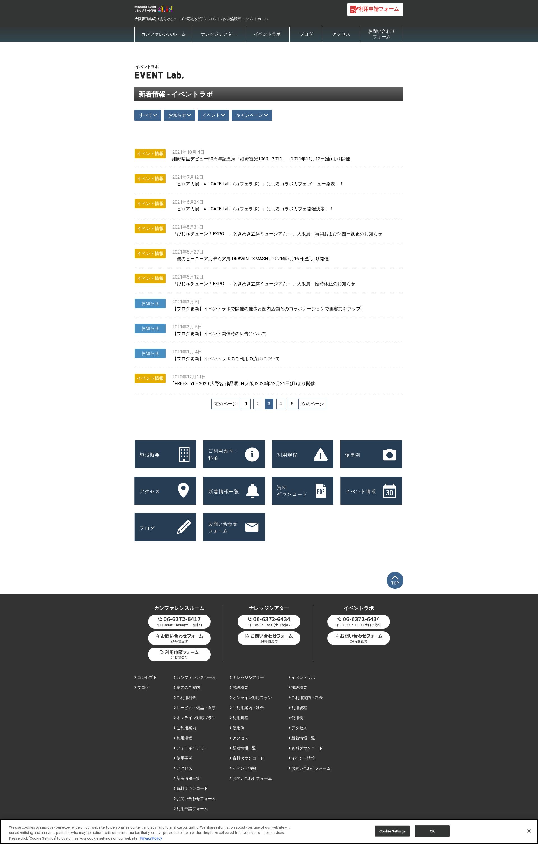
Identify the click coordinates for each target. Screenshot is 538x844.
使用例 (238, 728)
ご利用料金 (186, 697)
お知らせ (177, 115)
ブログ (306, 34)
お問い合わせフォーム (381, 34)
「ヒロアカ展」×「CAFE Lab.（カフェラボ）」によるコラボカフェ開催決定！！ (253, 208)
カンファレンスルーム (163, 34)
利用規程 (184, 738)
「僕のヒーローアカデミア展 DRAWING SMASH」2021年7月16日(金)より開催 (250, 258)
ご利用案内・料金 (248, 707)
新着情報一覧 (188, 778)
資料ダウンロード (192, 788)
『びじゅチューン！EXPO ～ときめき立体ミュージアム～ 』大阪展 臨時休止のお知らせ (263, 283)
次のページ (313, 403)
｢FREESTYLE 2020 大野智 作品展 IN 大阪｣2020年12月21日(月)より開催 (243, 383)
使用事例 (184, 758)
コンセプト (146, 677)
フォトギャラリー (192, 748)
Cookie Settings (392, 831)
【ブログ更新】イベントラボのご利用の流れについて (226, 358)
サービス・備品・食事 (196, 707)
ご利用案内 (186, 728)
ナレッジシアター (218, 34)
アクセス (341, 34)
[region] (269, 831)
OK (432, 831)
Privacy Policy (151, 838)
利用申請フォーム (192, 808)
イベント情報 (244, 768)
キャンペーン (249, 115)
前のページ (225, 403)
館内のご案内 (188, 687)
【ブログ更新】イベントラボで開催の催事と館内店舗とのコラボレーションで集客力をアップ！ (268, 308)
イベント (211, 115)
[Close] (529, 831)
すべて (145, 115)
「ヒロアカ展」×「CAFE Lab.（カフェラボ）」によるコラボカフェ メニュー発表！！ (258, 184)
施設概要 (240, 687)
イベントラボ (267, 34)
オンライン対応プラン (196, 718)
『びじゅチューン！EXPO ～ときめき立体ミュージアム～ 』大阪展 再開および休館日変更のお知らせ (277, 233)
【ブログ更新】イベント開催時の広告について (219, 333)
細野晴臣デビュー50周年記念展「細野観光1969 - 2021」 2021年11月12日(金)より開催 (261, 159)
